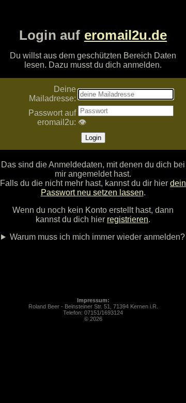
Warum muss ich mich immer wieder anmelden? (97, 237)
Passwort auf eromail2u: (52, 118)
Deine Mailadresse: (52, 94)
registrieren (127, 219)
